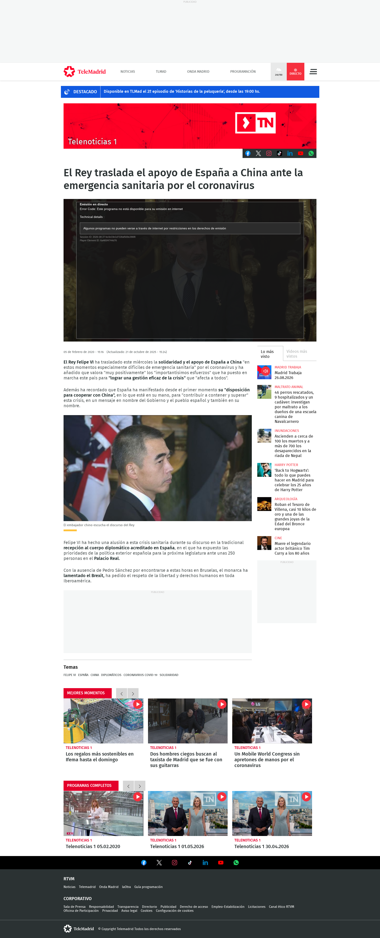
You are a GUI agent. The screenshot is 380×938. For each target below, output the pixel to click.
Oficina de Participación (81, 910)
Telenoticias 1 (79, 748)
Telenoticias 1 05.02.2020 (103, 813)
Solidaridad (169, 675)
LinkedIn (290, 153)
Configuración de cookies (175, 910)
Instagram (269, 153)
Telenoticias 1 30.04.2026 (272, 813)
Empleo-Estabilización (228, 906)
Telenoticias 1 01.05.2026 (188, 813)
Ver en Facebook (143, 863)
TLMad (161, 71)
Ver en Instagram (174, 862)
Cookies (146, 910)
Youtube (300, 153)
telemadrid (79, 929)
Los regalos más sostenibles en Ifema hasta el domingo (103, 720)
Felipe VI (70, 675)
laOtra (126, 887)
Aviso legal (129, 910)
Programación (243, 71)
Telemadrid (87, 887)
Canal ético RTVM (281, 906)
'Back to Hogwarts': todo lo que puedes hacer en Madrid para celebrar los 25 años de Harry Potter (264, 470)
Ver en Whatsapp (236, 862)
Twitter (258, 153)
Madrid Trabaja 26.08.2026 (264, 372)
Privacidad (110, 910)
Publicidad (168, 906)
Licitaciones (256, 906)
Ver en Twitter (159, 863)
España (83, 675)
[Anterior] (121, 693)
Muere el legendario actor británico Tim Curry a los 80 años (264, 543)
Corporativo (78, 899)
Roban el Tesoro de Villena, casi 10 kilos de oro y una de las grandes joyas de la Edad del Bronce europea (264, 504)
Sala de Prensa (75, 906)
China (95, 675)
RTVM (69, 879)
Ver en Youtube (220, 862)
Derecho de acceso (194, 906)
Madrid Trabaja (288, 367)
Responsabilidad (101, 906)
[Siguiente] (133, 693)
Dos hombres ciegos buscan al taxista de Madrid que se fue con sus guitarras (188, 720)
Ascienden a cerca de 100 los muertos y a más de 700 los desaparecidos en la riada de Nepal (264, 436)
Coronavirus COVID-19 (140, 675)
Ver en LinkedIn (205, 862)
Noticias (128, 71)
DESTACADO (85, 92)
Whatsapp (311, 153)
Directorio (149, 906)
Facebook (248, 153)
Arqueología (286, 499)
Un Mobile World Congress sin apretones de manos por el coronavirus (272, 720)
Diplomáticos (111, 675)
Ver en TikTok (190, 863)
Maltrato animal (289, 387)
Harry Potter (286, 465)
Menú (313, 71)
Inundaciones (287, 431)
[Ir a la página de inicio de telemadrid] (85, 71)
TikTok (279, 153)
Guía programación (148, 887)
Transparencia (128, 906)
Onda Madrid (198, 71)
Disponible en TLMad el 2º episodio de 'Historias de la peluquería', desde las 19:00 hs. (182, 92)
